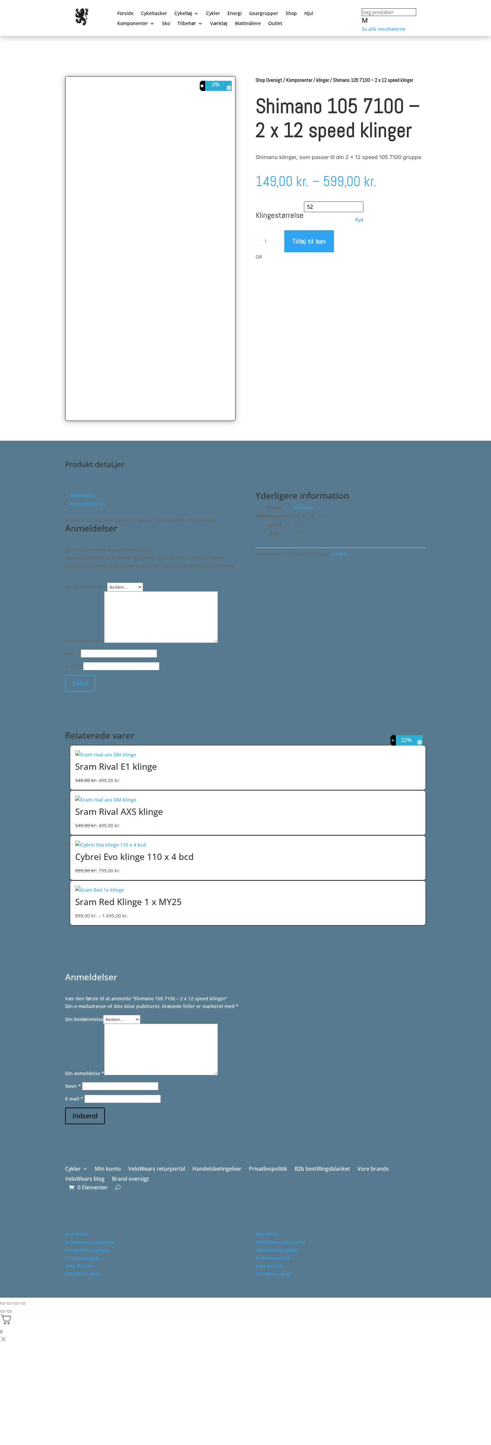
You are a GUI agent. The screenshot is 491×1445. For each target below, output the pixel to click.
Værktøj (218, 23)
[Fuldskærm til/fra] (9, 1303)
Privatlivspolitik (268, 1169)
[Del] (16, 1303)
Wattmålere (248, 23)
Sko (166, 23)
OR (259, 257)
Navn (73, 653)
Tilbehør (186, 23)
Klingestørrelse (280, 215)
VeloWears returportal (156, 1169)
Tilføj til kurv (309, 241)
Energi (234, 13)
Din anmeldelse (84, 641)
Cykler (213, 13)
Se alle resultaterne (383, 29)
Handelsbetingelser (216, 1169)
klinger (322, 80)
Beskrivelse (82, 495)
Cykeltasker (154, 13)
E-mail (74, 666)
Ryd (359, 220)
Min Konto (76, 1234)
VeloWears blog (85, 1179)
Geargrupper (263, 13)
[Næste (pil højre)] (9, 1311)
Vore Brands (79, 1266)
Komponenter (132, 23)
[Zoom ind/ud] (2, 1303)
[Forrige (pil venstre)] (2, 1311)
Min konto (108, 1169)
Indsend (85, 1115)
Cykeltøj (183, 13)
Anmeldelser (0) (87, 504)
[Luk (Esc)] (22, 1303)
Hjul (308, 13)
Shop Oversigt (269, 80)
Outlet (275, 23)
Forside (125, 13)
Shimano (303, 507)
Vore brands (373, 1169)
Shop (291, 13)
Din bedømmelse (86, 587)
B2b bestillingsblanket (322, 1169)
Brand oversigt (130, 1179)
